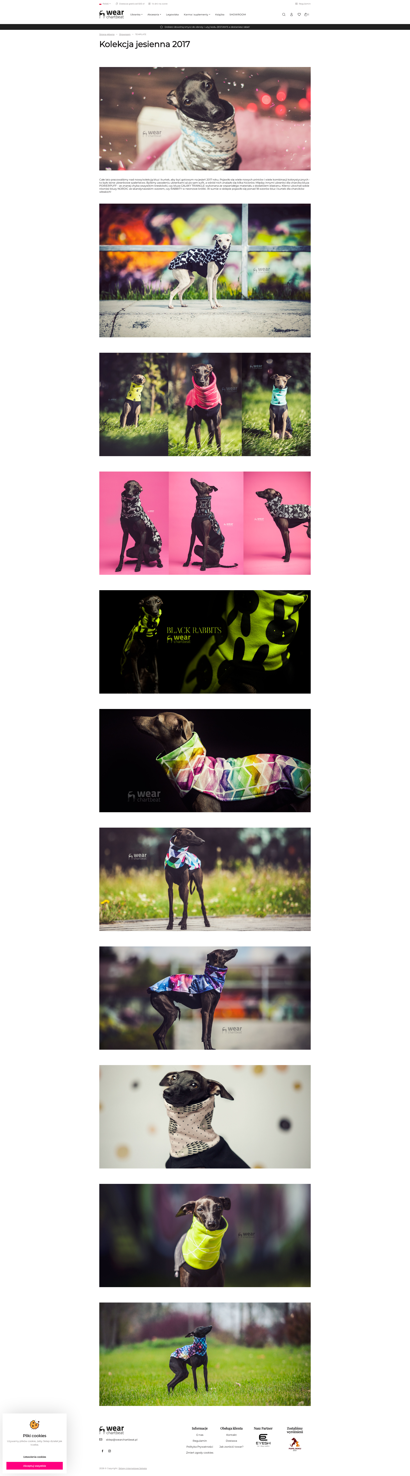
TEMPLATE (140, 34)
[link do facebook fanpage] (102, 1451)
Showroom (125, 34)
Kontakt (231, 1434)
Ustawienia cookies (34, 1456)
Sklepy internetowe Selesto (133, 1468)
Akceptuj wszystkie (34, 1465)
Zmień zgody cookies (199, 1452)
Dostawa (231, 1440)
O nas (199, 1434)
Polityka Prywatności (199, 1446)
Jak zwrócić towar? (231, 1446)
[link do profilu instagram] (109, 1451)
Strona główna (107, 34)
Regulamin (305, 3)
